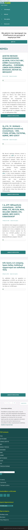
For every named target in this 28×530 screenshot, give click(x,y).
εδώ (3, 173)
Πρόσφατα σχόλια (4, 485)
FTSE (1, 436)
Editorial (6, 14)
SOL (5, 3)
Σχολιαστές (3, 482)
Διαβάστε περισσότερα (13, 115)
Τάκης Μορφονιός (4, 519)
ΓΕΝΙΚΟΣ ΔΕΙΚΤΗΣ (4, 441)
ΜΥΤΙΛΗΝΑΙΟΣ (3, 458)
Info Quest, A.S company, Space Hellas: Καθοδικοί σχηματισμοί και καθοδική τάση (13, 266)
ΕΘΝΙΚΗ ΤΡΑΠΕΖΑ (4, 447)
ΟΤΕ (1, 463)
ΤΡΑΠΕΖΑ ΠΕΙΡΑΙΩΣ (5, 466)
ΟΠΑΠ (1, 460)
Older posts (23, 403)
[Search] (1, 474)
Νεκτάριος (2, 517)
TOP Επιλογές (7, 9)
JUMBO (2, 455)
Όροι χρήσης (7, 19)
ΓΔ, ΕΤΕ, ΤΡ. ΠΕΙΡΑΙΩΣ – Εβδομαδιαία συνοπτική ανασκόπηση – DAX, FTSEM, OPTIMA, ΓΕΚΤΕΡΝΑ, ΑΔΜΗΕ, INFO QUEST (13, 131)
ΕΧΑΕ (1, 452)
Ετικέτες (2, 479)
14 (14, 402)
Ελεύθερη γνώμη (4, 514)
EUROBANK (3, 449)
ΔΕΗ (12, 155)
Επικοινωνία (7, 24)
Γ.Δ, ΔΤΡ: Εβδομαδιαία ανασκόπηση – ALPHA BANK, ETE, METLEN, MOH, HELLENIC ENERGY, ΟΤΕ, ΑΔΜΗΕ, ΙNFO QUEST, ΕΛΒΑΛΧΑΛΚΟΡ (13, 211)
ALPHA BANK (3, 439)
